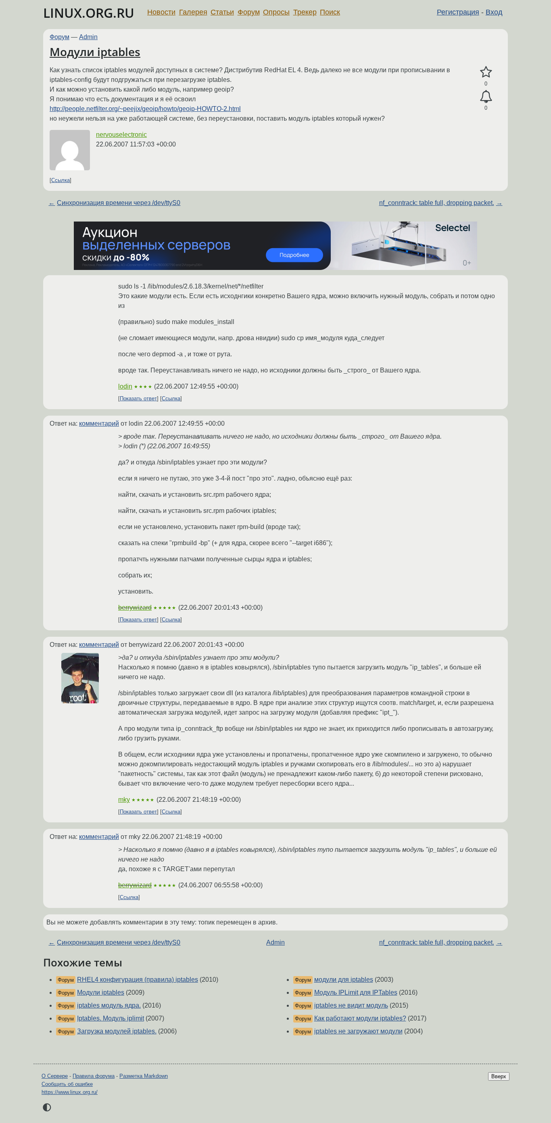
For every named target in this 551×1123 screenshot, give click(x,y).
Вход (494, 12)
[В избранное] (486, 72)
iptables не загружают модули (358, 1031)
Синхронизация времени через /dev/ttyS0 (118, 202)
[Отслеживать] (486, 97)
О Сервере (55, 1076)
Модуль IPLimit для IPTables (355, 992)
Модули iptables (95, 51)
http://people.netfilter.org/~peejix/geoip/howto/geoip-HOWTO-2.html (145, 108)
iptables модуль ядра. (109, 1005)
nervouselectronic (121, 134)
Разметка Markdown (143, 1076)
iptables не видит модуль (351, 1005)
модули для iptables (343, 979)
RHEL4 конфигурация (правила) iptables (137, 979)
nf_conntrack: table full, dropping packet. (436, 202)
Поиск (330, 12)
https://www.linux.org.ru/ (70, 1092)
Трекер (305, 12)
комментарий (99, 423)
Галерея (193, 12)
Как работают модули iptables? (360, 1018)
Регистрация (458, 12)
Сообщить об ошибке (67, 1084)
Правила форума (94, 1076)
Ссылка (60, 180)
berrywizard (135, 607)
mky (124, 799)
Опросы (276, 12)
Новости (161, 12)
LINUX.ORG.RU (88, 12)
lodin (125, 386)
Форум (249, 12)
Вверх (498, 1076)
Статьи (222, 12)
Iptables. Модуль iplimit (110, 1018)
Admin (88, 36)
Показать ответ (138, 398)
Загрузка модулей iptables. (117, 1031)
